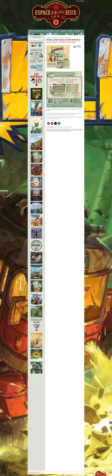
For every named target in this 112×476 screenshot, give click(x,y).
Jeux (53, 37)
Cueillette (70, 30)
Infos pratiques (50, 30)
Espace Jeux (50, 37)
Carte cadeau (77, 30)
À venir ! (57, 30)
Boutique (31, 30)
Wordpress (34, 473)
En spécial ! (63, 30)
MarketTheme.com (41, 473)
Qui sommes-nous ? (40, 30)
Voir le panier (80, 1)
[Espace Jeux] (56, 14)
